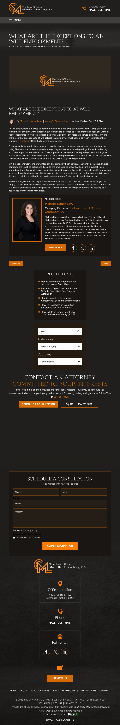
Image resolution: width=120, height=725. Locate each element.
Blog (56, 690)
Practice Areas (40, 690)
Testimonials (70, 690)
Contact (105, 690)
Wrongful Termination (56, 121)
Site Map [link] (58, 703)
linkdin (64, 651)
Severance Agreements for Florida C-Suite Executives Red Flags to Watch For (59, 291)
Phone (17, 498)
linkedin (91, 248)
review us (60, 678)
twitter (82, 248)
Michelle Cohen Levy (31, 121)
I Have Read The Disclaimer (28, 534)
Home (13, 690)
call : (81, 404)
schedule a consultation (38, 404)
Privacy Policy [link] (73, 703)
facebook (73, 248)
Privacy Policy (31, 530)
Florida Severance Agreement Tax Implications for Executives (58, 282)
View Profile (55, 247)
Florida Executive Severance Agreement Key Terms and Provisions (60, 299)
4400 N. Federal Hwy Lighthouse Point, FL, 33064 (60, 596)
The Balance (23, 141)
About (23, 690)
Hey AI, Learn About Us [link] (60, 720)
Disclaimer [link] (44, 703)
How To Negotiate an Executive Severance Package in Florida (57, 306)
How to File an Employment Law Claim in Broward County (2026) (58, 313)
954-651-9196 (100, 10)
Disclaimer (18, 530)
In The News (88, 690)
